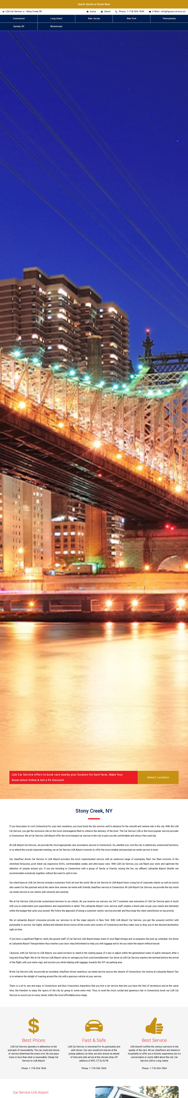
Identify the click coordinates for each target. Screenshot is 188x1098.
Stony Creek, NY (34, 11)
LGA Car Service (14, 11)
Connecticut (19, 18)
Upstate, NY (18, 26)
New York (131, 18)
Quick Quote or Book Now (94, 4)
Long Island (56, 18)
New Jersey (94, 18)
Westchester (56, 26)
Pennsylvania (169, 18)
